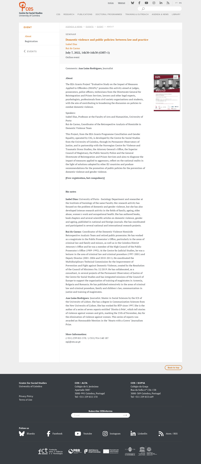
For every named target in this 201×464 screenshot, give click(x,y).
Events (90, 27)
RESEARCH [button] (69, 14)
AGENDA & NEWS (74, 27)
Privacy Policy (26, 396)
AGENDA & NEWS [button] (160, 14)
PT (176, 3)
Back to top (173, 367)
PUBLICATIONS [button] (85, 14)
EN (180, 3)
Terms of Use (25, 399)
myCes (111, 3)
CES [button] (58, 14)
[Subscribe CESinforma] (126, 415)
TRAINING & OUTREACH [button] (137, 14)
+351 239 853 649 (143, 396)
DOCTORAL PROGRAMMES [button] (109, 14)
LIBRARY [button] (176, 14)
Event (100, 27)
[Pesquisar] (143, 8)
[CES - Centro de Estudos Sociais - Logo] (31, 8)
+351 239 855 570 (88, 396)
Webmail (121, 3)
